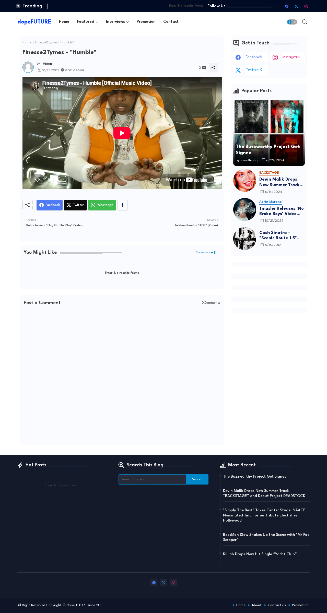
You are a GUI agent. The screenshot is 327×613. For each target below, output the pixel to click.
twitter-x (254, 70)
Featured (85, 22)
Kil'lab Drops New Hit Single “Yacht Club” (260, 554)
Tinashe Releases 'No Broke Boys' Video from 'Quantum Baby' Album (282, 211)
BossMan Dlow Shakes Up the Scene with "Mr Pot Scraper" (266, 537)
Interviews (115, 22)
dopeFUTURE (34, 22)
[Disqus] (122, 376)
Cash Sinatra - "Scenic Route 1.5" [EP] (278, 236)
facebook (254, 57)
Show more (204, 252)
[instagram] (306, 6)
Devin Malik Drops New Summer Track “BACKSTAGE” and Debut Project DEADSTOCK (279, 182)
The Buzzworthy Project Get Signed (255, 477)
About (257, 605)
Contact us (277, 605)
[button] (292, 22)
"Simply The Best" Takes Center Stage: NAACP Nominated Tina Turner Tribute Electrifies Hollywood (264, 516)
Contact (171, 22)
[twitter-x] (296, 6)
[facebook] (286, 6)
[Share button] (122, 205)
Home (64, 22)
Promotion (146, 22)
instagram (291, 57)
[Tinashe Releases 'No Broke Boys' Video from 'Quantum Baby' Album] (244, 209)
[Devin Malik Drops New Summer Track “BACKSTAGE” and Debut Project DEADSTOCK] (244, 180)
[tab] (64, 21)
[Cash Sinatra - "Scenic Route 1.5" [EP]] (244, 238)
